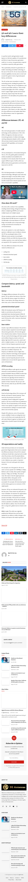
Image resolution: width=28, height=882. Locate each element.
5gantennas (20, 874)
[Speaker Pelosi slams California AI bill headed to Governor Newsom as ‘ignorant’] (5, 682)
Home (7, 877)
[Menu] (2, 2)
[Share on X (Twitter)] (12, 45)
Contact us (17, 877)
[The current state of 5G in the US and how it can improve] (5, 857)
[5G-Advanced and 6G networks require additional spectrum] (5, 730)
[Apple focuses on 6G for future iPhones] (14, 700)
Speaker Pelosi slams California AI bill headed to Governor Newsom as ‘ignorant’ (18, 682)
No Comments (6, 41)
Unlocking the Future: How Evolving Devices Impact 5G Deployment (7, 543)
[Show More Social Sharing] (25, 45)
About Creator (18, 879)
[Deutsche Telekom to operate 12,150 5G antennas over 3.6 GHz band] (14, 618)
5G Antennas (4, 29)
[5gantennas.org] (14, 2)
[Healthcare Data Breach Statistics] (5, 660)
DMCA (22, 877)
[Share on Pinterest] (19, 45)
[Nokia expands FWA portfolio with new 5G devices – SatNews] (14, 595)
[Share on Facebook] (5, 45)
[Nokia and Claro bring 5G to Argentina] (14, 573)
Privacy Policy (12, 767)
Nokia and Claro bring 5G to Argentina (10, 583)
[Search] (26, 2)
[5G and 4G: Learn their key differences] (14, 18)
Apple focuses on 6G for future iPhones (12, 710)
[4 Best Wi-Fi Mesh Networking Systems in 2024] (5, 667)
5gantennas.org (9, 39)
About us (12, 877)
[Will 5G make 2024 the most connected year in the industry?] (5, 849)
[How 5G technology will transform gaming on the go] (5, 865)
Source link (4, 525)
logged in (11, 642)
